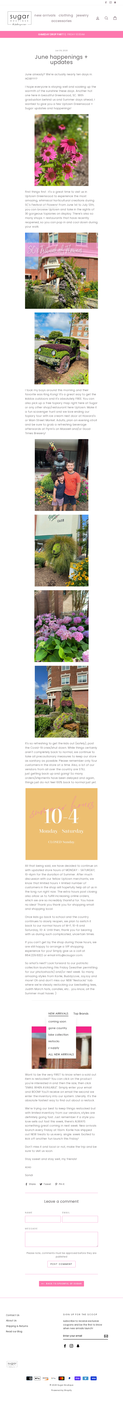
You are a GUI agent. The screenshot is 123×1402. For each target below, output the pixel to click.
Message (31, 1228)
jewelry (82, 15)
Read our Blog (14, 1331)
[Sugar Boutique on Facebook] (65, 1346)
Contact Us (13, 1315)
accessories (61, 21)
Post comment (62, 1264)
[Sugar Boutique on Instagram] (71, 1346)
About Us (11, 1320)
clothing (66, 15)
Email (66, 1212)
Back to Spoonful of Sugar (63, 1283)
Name (29, 1212)
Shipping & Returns (17, 1326)
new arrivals (45, 15)
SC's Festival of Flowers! (41, 205)
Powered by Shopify (61, 1390)
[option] (61, 34)
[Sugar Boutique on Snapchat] (78, 1346)
